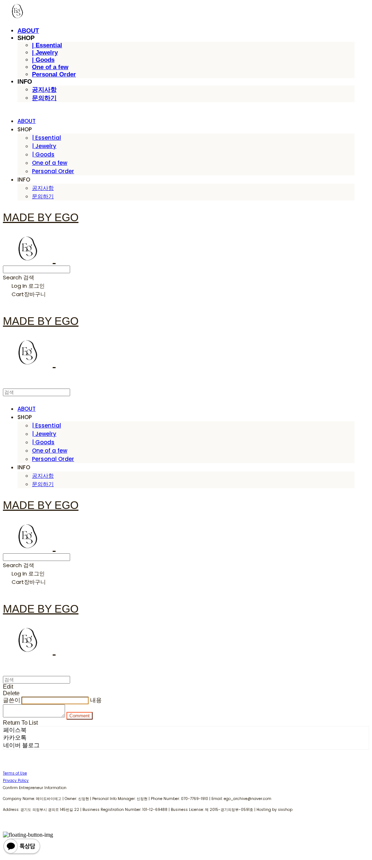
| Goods (43, 59)
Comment (79, 715)
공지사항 (44, 89)
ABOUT (28, 30)
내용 (96, 700)
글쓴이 (11, 700)
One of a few (50, 67)
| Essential (47, 45)
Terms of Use (15, 773)
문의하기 (44, 98)
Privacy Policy (16, 780)
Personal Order (54, 74)
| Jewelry (45, 52)
